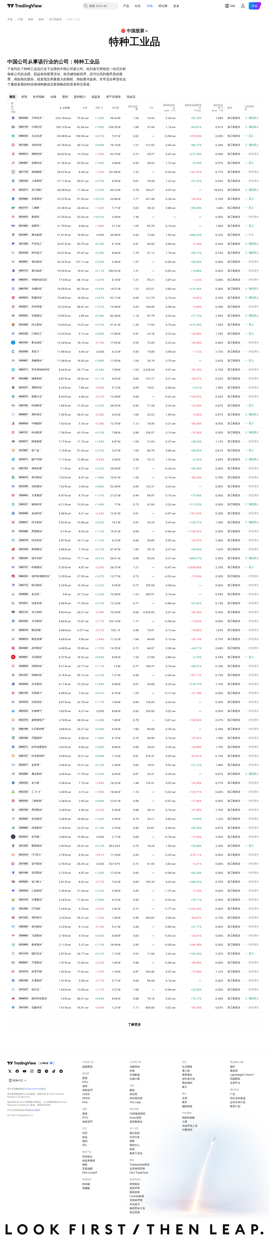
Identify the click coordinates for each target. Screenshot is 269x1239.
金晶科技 (36, 513)
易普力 (35, 351)
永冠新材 (36, 656)
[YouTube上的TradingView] (24, 1071)
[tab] (12, 97)
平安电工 (36, 243)
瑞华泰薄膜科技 (40, 576)
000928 (23, 423)
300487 (23, 162)
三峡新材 (36, 800)
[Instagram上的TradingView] (31, 1071)
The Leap (135, 1102)
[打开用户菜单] (242, 6)
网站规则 (187, 1082)
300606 (23, 594)
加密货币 (87, 1090)
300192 (23, 405)
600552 (23, 297)
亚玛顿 (35, 836)
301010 (23, 971)
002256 (23, 486)
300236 (23, 180)
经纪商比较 (136, 1098)
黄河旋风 (36, 270)
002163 (23, 468)
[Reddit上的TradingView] (61, 1071)
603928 (23, 683)
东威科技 (36, 288)
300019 (23, 540)
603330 (23, 621)
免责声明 (135, 1187)
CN (232, 6)
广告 (232, 1094)
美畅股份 (36, 360)
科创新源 (36, 432)
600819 (23, 639)
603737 (23, 207)
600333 (23, 710)
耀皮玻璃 (36, 638)
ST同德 (35, 908)
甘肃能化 (36, 315)
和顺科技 (36, 674)
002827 (23, 306)
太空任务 (135, 1137)
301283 (23, 845)
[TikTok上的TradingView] (53, 1071)
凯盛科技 (36, 297)
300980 (23, 827)
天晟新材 (36, 980)
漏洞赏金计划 (137, 1208)
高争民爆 (36, 306)
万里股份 (36, 962)
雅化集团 (36, 234)
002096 (23, 351)
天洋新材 (36, 621)
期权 (84, 1164)
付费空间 (187, 1129)
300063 (23, 495)
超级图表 (87, 1066)
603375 (23, 719)
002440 (23, 324)
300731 (23, 432)
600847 (23, 962)
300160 (23, 809)
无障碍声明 (136, 1200)
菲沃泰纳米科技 (40, 369)
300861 (23, 360)
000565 (23, 881)
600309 (23, 117)
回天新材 (36, 522)
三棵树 (35, 207)
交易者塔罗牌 (137, 1168)
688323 (23, 576)
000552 (23, 315)
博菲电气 (36, 917)
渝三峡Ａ (36, 881)
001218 (23, 953)
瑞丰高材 (36, 558)
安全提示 (135, 1204)
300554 (23, 890)
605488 (23, 378)
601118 (23, 171)
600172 (23, 270)
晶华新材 (36, 647)
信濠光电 (36, 603)
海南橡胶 (36, 171)
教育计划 (235, 1106)
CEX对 (86, 1094)
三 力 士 (36, 791)
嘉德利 (35, 216)
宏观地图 (87, 1168)
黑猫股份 (36, 531)
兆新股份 (36, 486)
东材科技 (36, 144)
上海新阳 (36, 180)
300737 (23, 567)
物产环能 (36, 459)
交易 (184, 1098)
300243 (23, 558)
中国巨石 (36, 126)
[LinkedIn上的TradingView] (39, 1071)
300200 (23, 737)
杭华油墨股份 (39, 746)
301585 (23, 863)
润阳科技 (36, 665)
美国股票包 (136, 1121)
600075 (23, 396)
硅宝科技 (36, 540)
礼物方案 (135, 1078)
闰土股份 (36, 324)
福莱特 (35, 225)
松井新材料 (37, 755)
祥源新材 (36, 827)
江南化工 (36, 333)
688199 (23, 728)
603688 (23, 198)
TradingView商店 (140, 1164)
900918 (23, 630)
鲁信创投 (36, 342)
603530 (23, 252)
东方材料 (36, 612)
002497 (23, 234)
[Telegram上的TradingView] (46, 1071)
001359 (23, 243)
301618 (23, 701)
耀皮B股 (36, 630)
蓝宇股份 (36, 863)
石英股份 (36, 198)
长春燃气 (36, 710)
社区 (138, 6)
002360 (23, 908)
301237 (23, 675)
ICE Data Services (32, 1088)
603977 (23, 441)
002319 (23, 899)
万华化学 (36, 117)
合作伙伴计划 (237, 1102)
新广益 (35, 450)
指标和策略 (188, 1117)
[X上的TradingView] (9, 1071)
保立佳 (35, 989)
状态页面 (135, 1212)
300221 (23, 504)
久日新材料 (37, 728)
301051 (23, 603)
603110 (23, 612)
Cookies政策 (137, 1196)
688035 (23, 998)
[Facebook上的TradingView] (17, 1071)
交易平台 (235, 1082)
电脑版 (86, 1187)
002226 (23, 333)
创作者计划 (188, 1078)
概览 (132, 1090)
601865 (23, 225)
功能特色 (135, 1066)
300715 (23, 585)
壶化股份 (36, 818)
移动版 (86, 1183)
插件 (232, 1066)
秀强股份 (36, 809)
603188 (23, 872)
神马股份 (36, 477)
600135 (23, 692)
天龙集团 (36, 495)
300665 (23, 935)
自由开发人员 (189, 1125)
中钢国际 (36, 423)
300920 (23, 666)
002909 (23, 944)
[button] (131, 6)
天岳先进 (36, 135)
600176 (23, 126)
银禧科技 (36, 504)
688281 (23, 279)
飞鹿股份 (36, 935)
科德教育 (36, 405)
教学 (184, 1102)
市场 (150, 6)
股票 (84, 1077)
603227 (23, 387)
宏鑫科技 (36, 1007)
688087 (23, 414)
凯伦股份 (36, 585)
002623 (23, 836)
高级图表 (235, 1078)
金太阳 (35, 594)
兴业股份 (36, 683)
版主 (184, 1086)
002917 (23, 764)
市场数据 (135, 1074)
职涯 (132, 1149)
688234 (23, 135)
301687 (23, 450)
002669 (23, 773)
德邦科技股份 (39, 998)
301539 (23, 1007)
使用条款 (135, 1183)
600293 (23, 800)
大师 (184, 1121)
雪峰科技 (36, 387)
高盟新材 (36, 737)
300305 (23, 926)
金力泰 (35, 782)
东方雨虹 (36, 189)
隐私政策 (135, 1192)
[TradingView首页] (24, 5)
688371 (23, 369)
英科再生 (36, 414)
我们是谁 (135, 1132)
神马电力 (36, 252)
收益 (84, 1137)
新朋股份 (36, 549)
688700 (23, 288)
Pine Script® (89, 1172)
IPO (84, 1145)
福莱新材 (36, 378)
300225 (23, 782)
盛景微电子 (37, 719)
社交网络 (187, 1066)
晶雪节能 (36, 971)
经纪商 (162, 6)
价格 (132, 1070)
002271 (23, 189)
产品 (126, 6)
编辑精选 (187, 1106)
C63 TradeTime (139, 1172)
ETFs (85, 1082)
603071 (23, 459)
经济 (84, 1132)
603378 (23, 854)
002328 (23, 549)
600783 (23, 342)
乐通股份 (36, 899)
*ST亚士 (36, 854)
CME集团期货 (137, 1113)
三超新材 (36, 890)
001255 (23, 917)
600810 (23, 477)
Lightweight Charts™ (242, 1074)
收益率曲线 (88, 1160)
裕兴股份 (36, 926)
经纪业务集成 (237, 1098)
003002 (23, 818)
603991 (23, 261)
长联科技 (36, 701)
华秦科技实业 (39, 279)
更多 (176, 6)
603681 (23, 657)
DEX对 (86, 1098)
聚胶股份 (36, 845)
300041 (23, 522)
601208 (23, 144)
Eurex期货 (135, 1117)
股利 (84, 1141)
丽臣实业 (36, 953)
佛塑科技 (36, 153)
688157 (23, 755)
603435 (23, 216)
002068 (23, 531)
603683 (23, 648)
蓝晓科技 (36, 162)
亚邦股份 (36, 872)
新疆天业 (36, 396)
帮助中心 (135, 1145)
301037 (23, 989)
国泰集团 (36, 441)
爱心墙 (186, 1070)
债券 (84, 1086)
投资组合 (87, 1156)
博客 (132, 1141)
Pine (84, 1102)
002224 (23, 791)
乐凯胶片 (36, 692)
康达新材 (36, 773)
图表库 (234, 1070)
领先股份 (36, 261)
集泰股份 (36, 944)
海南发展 (36, 468)
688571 (23, 746)
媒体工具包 (136, 1153)
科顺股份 (36, 567)
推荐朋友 (187, 1074)
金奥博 (35, 764)
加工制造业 (233, 117)
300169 (23, 980)
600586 (23, 513)
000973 (23, 153)
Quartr (32, 1110)
